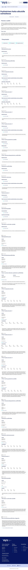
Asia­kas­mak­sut (15, 547)
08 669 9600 (7, 561)
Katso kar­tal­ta (4, 245)
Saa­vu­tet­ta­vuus (24, 549)
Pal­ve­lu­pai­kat (12, 43)
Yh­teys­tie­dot (17, 16)
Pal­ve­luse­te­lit (15, 550)
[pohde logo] (6, 2)
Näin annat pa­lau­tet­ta (25, 547)
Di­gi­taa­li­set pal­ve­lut (20, 43)
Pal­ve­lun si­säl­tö (11, 16)
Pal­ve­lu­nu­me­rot (5, 43)
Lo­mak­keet (24, 546)
